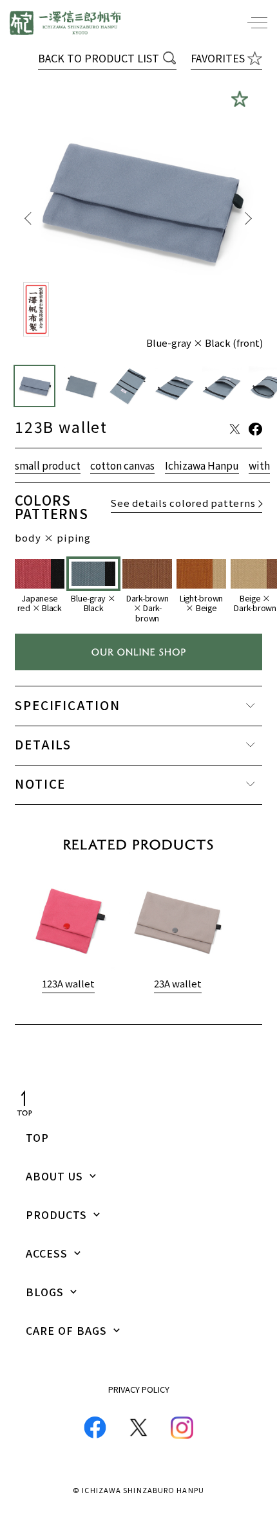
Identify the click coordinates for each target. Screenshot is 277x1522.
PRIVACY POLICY (138, 1389)
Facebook (95, 1428)
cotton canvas (122, 466)
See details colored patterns (183, 504)
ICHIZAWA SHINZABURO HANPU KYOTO (65, 22)
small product (48, 466)
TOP (37, 1137)
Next (248, 218)
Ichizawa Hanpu (202, 466)
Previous (29, 218)
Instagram (182, 1428)
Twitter (138, 1428)
